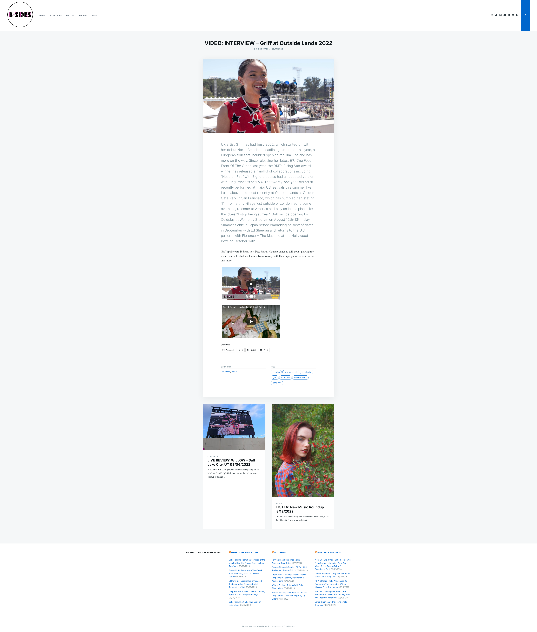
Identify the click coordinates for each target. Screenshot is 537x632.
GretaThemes (289, 626)
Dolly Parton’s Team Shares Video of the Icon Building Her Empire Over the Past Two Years (247, 563)
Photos (70, 15)
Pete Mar (277, 382)
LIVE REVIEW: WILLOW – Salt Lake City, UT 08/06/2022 (231, 462)
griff (275, 377)
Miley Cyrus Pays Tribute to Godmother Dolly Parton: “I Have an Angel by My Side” (290, 595)
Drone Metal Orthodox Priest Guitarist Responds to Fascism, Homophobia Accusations (289, 577)
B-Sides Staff (261, 49)
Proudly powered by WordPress (254, 626)
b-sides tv (306, 372)
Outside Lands (300, 377)
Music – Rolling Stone (244, 552)
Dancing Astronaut (329, 552)
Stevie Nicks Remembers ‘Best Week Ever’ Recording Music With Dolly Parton (245, 573)
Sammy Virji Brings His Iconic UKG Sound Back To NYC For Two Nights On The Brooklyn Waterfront (333, 594)
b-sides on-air (290, 372)
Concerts (213, 456)
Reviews (83, 15)
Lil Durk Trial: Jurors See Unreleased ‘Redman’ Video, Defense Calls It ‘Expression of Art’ (245, 584)
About (95, 15)
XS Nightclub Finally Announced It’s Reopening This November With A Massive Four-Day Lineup (331, 584)
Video (234, 371)
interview (285, 377)
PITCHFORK (280, 552)
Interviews (56, 15)
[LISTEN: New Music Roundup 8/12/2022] (303, 450)
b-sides (276, 372)
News (42, 15)
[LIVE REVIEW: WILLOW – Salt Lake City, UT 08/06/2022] (234, 427)
